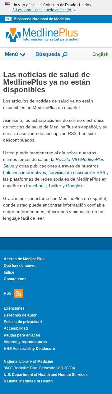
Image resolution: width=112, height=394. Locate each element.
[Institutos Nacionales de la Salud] (9, 19)
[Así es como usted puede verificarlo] (56, 7)
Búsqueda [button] (47, 56)
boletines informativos (24, 172)
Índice (9, 272)
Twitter (54, 185)
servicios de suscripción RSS (77, 172)
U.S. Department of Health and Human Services (46, 374)
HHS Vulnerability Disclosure (29, 349)
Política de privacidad (23, 322)
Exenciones (14, 308)
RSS (8, 293)
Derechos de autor (20, 315)
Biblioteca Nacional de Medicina (42, 19)
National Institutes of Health (28, 381)
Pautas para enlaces (22, 335)
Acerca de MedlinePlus (24, 259)
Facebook (36, 185)
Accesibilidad (16, 328)
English (100, 54)
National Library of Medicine (28, 361)
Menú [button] (11, 54)
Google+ (74, 185)
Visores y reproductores (25, 342)
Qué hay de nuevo (19, 265)
